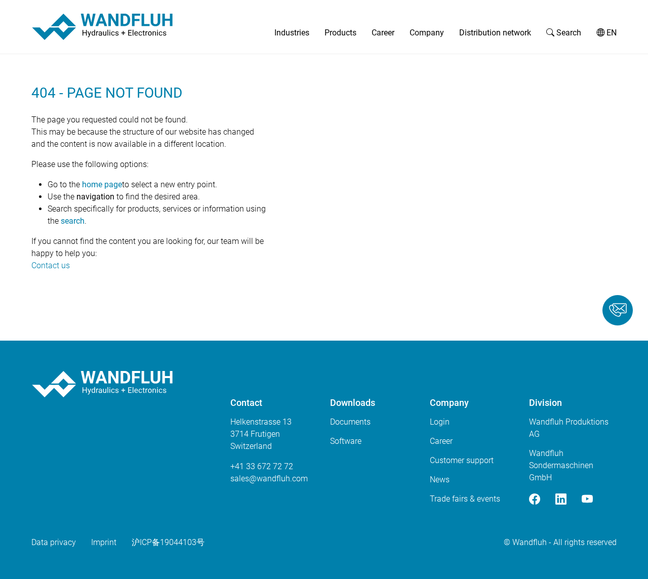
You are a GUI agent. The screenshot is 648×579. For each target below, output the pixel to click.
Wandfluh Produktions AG (569, 428)
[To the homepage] (102, 27)
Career (383, 32)
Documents (350, 422)
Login (440, 422)
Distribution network (495, 32)
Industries (291, 32)
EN (610, 32)
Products (340, 32)
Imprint (103, 542)
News (440, 479)
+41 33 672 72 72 (261, 466)
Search (567, 32)
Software (345, 441)
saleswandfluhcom (269, 478)
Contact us (50, 265)
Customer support (462, 460)
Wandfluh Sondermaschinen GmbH (561, 465)
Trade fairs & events (465, 499)
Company (427, 32)
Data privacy (53, 542)
